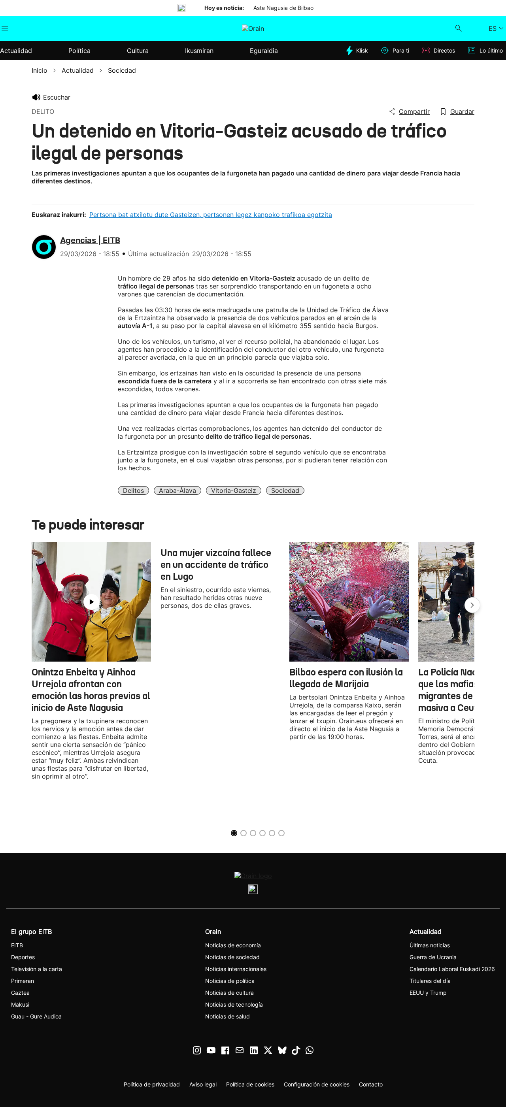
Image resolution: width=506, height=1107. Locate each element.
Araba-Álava (177, 490)
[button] (472, 605)
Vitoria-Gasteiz (233, 490)
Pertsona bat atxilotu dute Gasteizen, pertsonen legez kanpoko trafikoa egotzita (210, 215)
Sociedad (285, 490)
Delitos (133, 490)
